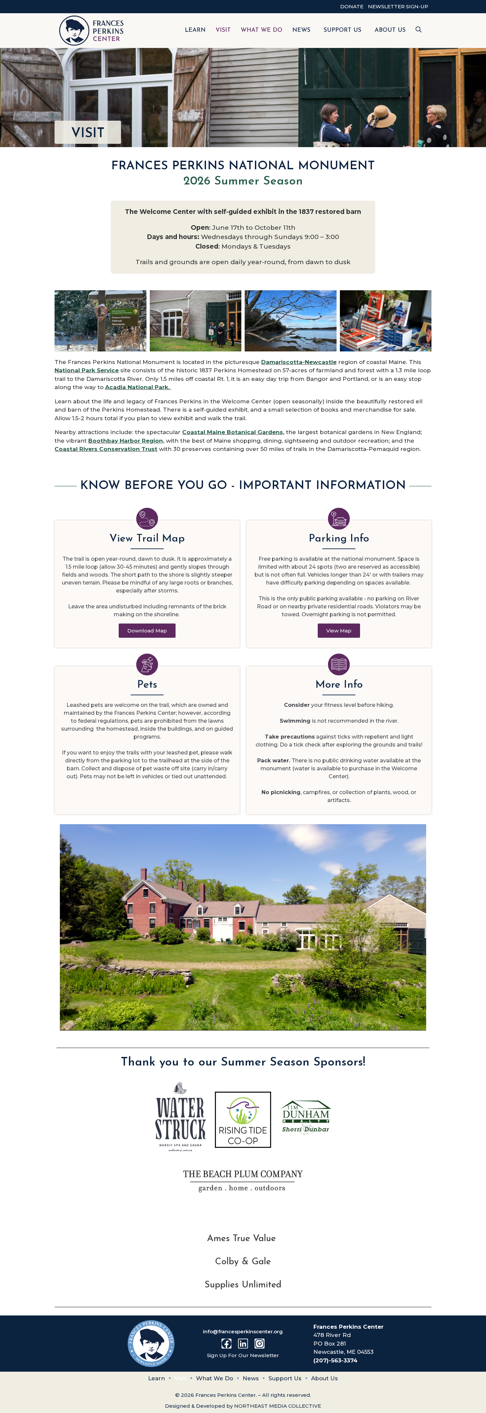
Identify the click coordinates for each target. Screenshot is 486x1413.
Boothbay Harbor (114, 440)
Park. (161, 387)
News (301, 30)
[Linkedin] (243, 1344)
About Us (390, 30)
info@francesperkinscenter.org (243, 1331)
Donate (351, 6)
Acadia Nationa (128, 387)
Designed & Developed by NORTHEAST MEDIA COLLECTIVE (243, 1406)
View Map (338, 630)
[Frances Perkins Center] (91, 30)
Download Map (147, 630)
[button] (418, 30)
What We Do (261, 30)
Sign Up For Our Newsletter (243, 1355)
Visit (223, 30)
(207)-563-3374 (335, 1360)
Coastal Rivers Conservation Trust (106, 449)
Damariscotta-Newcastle (299, 362)
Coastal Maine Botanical (219, 432)
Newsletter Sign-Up (398, 6)
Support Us (342, 30)
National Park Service (87, 370)
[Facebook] (226, 1344)
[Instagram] (259, 1344)
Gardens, (270, 432)
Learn (195, 30)
